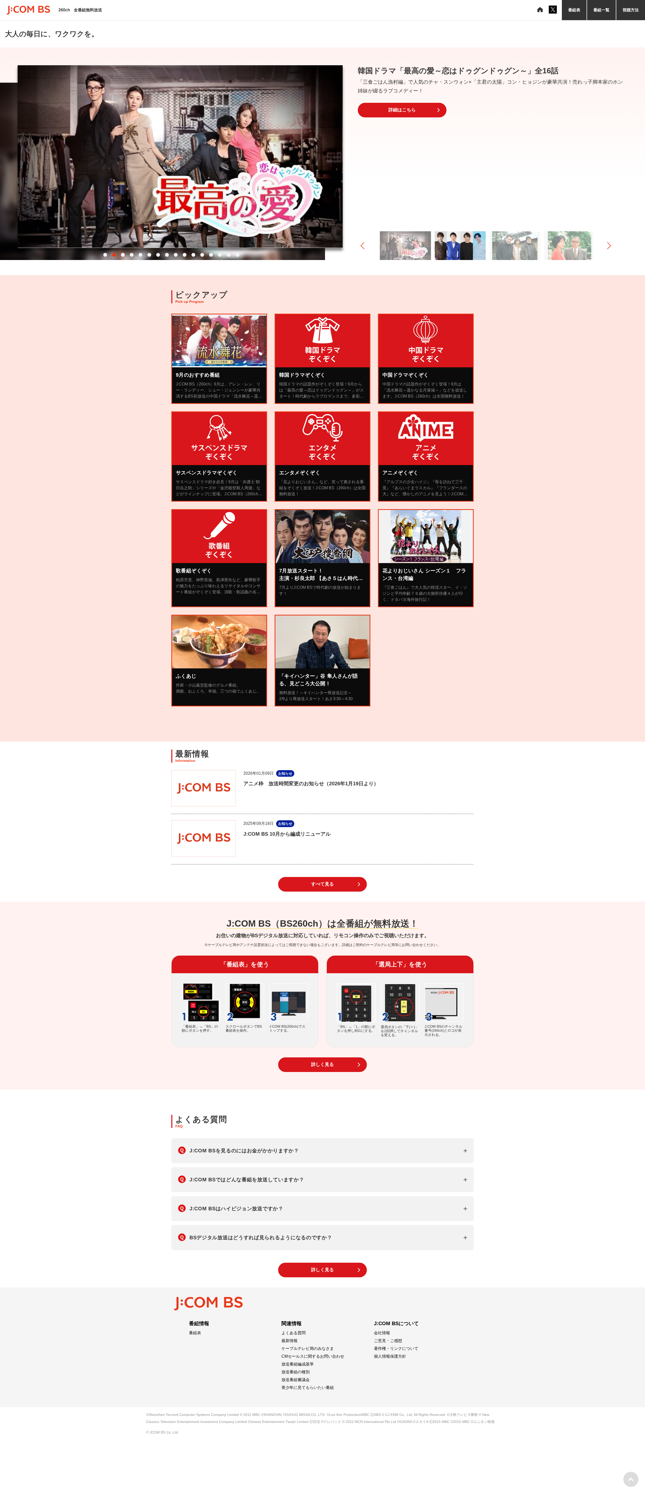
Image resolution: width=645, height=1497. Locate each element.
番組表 (574, 10)
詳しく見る (322, 1064)
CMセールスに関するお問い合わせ (312, 1356)
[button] (105, 255)
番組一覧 (601, 10)
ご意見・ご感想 (388, 1341)
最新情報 (289, 1341)
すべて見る (322, 884)
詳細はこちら (402, 109)
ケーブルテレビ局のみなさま (307, 1349)
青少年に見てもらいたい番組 (307, 1388)
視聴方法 (631, 10)
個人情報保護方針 (390, 1356)
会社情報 (382, 1333)
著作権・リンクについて (396, 1349)
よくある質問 (293, 1333)
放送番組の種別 (295, 1372)
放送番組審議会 (295, 1380)
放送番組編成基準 (297, 1364)
